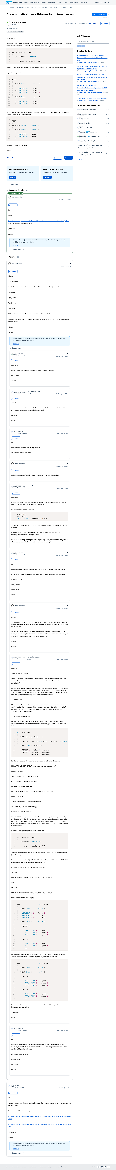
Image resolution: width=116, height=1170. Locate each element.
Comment (68, 158)
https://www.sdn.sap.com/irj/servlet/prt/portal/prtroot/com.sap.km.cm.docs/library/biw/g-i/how (38, 221)
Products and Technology (31, 2)
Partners (59, 2)
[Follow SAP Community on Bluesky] (102, 1167)
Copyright (24, 1167)
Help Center (74, 2)
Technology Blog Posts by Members (90, 92)
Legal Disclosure (33, 1167)
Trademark (43, 1167)
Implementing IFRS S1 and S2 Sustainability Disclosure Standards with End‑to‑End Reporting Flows (92, 58)
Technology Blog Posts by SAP (89, 62)
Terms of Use (16, 1167)
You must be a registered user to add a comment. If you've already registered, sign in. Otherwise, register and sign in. (39, 241)
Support (50, 1167)
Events (66, 2)
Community (17, 2)
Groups (43, 2)
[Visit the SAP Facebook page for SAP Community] (98, 1167)
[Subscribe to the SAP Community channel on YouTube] (105, 1167)
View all (79, 159)
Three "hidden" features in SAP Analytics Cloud (92, 98)
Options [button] (108, 14)
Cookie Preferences (60, 1167)
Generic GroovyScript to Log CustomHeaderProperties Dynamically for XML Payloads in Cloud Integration (92, 88)
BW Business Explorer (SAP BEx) (15, 31)
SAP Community (10, 7)
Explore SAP (98, 2)
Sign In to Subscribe (99, 14)
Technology (34, 7)
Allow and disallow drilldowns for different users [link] (60, 7)
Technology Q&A (42, 7)
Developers (51, 2)
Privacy (8, 1167)
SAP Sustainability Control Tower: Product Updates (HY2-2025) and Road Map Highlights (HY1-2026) (92, 77)
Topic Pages (83, 2)
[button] (102, 23)
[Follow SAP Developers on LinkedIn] (108, 1167)
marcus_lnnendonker (19, 22)
